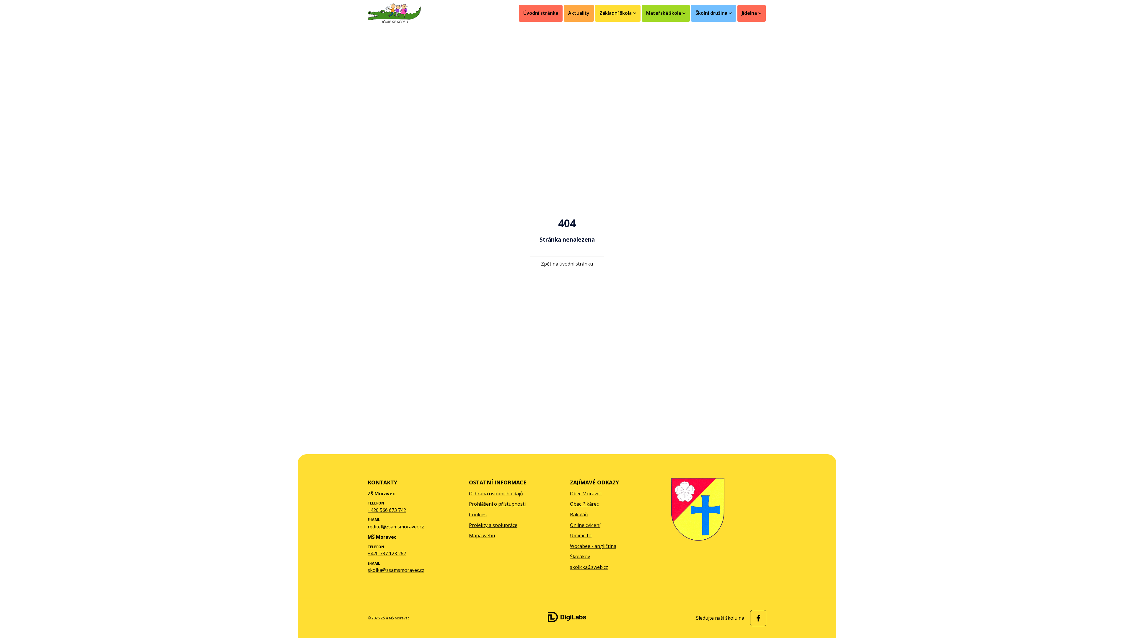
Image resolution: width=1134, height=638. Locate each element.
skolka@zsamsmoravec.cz (396, 570)
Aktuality (578, 13)
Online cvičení (585, 525)
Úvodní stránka (540, 13)
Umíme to (581, 535)
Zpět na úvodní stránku (567, 264)
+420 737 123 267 (387, 553)
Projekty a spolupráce (493, 525)
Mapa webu (482, 535)
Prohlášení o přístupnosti (497, 504)
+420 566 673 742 (387, 510)
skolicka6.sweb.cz (589, 567)
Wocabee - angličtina (593, 546)
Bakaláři (579, 514)
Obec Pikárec (584, 504)
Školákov (580, 556)
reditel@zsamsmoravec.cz (396, 526)
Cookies (478, 514)
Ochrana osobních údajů (496, 493)
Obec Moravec (586, 493)
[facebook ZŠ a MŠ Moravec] (756, 618)
